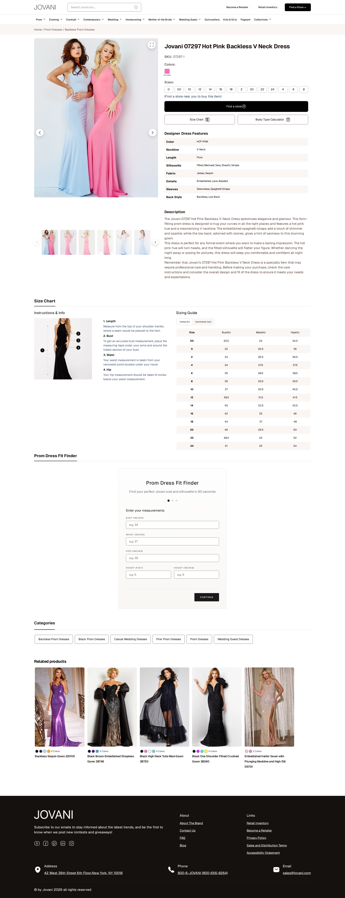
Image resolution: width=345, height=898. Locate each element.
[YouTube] (37, 843)
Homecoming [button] (133, 19)
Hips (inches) (134, 551)
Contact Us (188, 830)
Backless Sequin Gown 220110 (55, 756)
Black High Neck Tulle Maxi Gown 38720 (161, 758)
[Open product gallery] (152, 45)
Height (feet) (134, 568)
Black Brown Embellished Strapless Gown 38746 (110, 758)
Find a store (234, 106)
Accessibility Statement (263, 853)
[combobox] (104, 7)
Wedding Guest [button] (188, 19)
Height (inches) (184, 568)
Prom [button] (39, 19)
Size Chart (196, 119)
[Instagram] (71, 843)
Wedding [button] (113, 19)
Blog (183, 845)
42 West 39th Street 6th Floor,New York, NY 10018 (83, 873)
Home (38, 29)
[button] (39, 132)
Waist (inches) (135, 534)
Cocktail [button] (71, 19)
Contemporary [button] (91, 19)
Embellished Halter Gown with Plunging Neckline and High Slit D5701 (265, 761)
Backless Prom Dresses (80, 29)
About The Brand (191, 823)
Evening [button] (54, 19)
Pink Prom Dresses (168, 639)
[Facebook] (46, 843)
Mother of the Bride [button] (160, 19)
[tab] (172, 301)
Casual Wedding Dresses (130, 639)
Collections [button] (261, 19)
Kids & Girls (230, 19)
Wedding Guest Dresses (233, 639)
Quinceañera (212, 19)
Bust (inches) (135, 518)
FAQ (182, 838)
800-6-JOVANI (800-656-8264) (203, 873)
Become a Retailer (259, 830)
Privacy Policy (256, 838)
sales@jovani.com (297, 873)
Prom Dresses (53, 29)
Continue (206, 597)
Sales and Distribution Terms (267, 845)
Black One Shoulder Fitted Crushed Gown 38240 (215, 758)
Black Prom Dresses (92, 639)
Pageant (245, 19)
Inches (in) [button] (185, 321)
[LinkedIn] (63, 843)
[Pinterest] (54, 843)
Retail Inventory (258, 823)
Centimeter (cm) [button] (203, 321)
